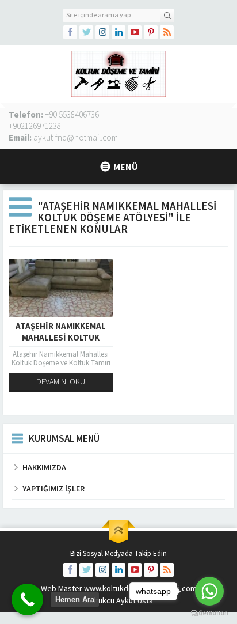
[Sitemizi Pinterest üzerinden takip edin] (151, 32)
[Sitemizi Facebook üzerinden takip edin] (70, 32)
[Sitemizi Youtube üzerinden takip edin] (135, 32)
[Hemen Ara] (27, 599)
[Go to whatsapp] (209, 591)
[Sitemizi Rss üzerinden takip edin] (167, 32)
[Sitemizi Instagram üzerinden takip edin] (102, 32)
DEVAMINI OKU (60, 381)
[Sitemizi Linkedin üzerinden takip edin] (118, 32)
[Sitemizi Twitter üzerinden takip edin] (86, 32)
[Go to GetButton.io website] (209, 613)
